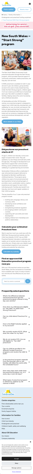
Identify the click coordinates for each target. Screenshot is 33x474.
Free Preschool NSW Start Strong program (16, 20)
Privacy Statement (16, 471)
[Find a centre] (27, 281)
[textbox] (13, 281)
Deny (16, 463)
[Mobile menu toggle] (23, 4)
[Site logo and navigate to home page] (9, 3)
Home (5, 15)
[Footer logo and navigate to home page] (8, 392)
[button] (30, 442)
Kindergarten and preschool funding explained (16, 17)
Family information (14, 15)
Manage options (16, 468)
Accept (16, 458)
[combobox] (13, 281)
